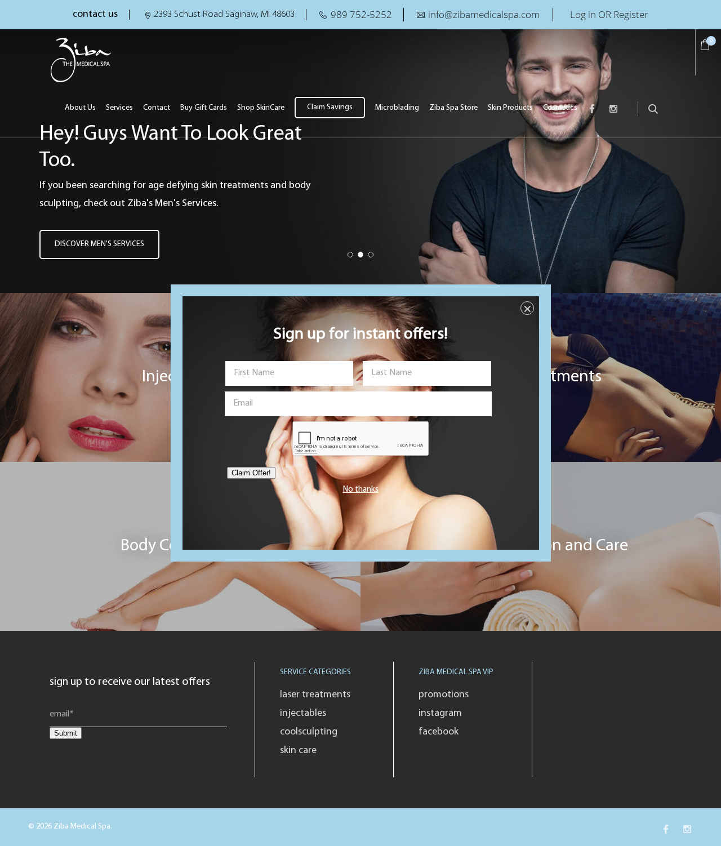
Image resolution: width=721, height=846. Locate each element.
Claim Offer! (251, 473)
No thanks (361, 490)
